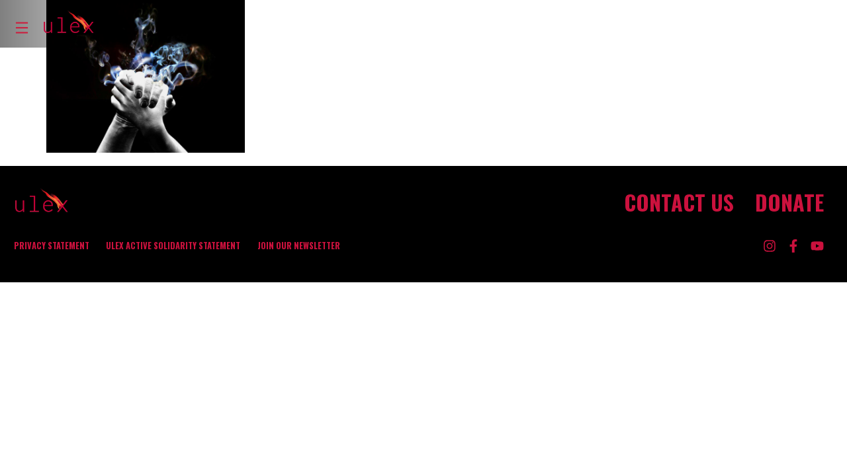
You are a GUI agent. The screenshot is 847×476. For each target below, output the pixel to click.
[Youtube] (817, 246)
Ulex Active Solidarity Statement (173, 245)
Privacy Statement (51, 245)
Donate (789, 202)
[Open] (22, 28)
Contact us (679, 202)
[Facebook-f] (793, 246)
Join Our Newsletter (298, 245)
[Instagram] (769, 246)
